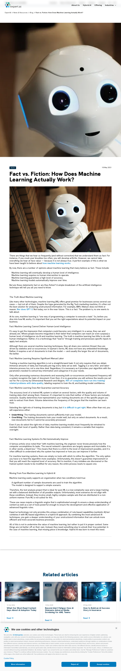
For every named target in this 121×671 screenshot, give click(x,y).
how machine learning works (56, 263)
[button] (116, 628)
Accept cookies (103, 664)
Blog (13, 168)
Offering (98, 5)
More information (18, 664)
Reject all (74, 664)
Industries (109, 5)
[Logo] (13, 5)
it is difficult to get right (74, 407)
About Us (75, 5)
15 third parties (18, 635)
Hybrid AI (87, 5)
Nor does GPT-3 (24, 309)
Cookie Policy (9, 658)
